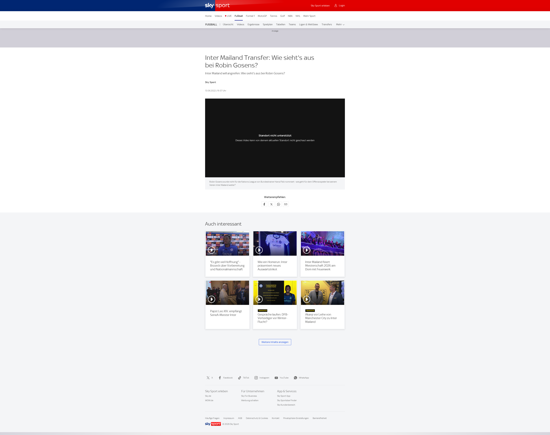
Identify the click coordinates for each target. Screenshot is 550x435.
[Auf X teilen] (271, 204)
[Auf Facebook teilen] (264, 204)
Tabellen (280, 24)
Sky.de (208, 396)
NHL (298, 15)
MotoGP (262, 15)
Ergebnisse (253, 24)
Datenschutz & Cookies (257, 418)
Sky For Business (249, 396)
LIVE (229, 15)
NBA (290, 15)
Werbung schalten (250, 400)
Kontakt (275, 418)
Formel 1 (250, 15)
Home (208, 15)
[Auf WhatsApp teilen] (278, 204)
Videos (218, 15)
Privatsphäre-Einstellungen (296, 418)
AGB (240, 418)
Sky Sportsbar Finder (287, 400)
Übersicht (228, 24)
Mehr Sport (309, 15)
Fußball (239, 15)
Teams (292, 24)
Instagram (264, 377)
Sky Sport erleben (320, 5)
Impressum (228, 418)
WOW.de (209, 400)
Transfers (327, 24)
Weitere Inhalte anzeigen (275, 342)
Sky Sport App (283, 396)
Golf (282, 15)
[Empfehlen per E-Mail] (286, 204)
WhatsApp (304, 377)
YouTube (284, 377)
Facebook (228, 377)
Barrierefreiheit (320, 418)
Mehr (339, 24)
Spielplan (268, 24)
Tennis (273, 15)
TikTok (246, 377)
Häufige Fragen (212, 418)
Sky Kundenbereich (286, 405)
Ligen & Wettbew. (308, 24)
